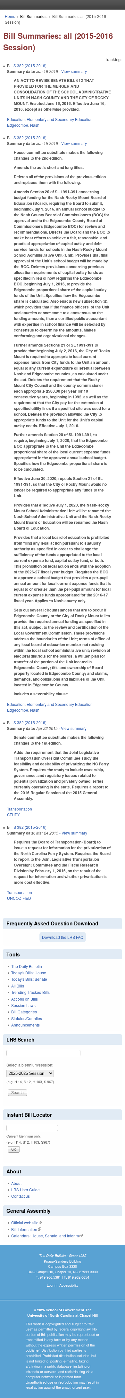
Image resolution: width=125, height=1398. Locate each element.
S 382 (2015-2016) (29, 65)
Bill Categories (24, 1011)
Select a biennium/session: (29, 1064)
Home (10, 16)
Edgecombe (17, 125)
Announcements (25, 1024)
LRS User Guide (25, 1189)
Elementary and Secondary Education (60, 119)
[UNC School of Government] (61, 5)
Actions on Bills (24, 999)
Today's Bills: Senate (29, 979)
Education (16, 119)
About (16, 1183)
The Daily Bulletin (26, 966)
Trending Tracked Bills (30, 992)
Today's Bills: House (28, 972)
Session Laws (23, 1005)
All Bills (17, 985)
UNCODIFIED (19, 898)
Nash (34, 125)
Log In (51, 1285)
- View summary (72, 71)
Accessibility (69, 1285)
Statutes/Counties (26, 1018)
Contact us (20, 1196)
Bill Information (26, 1229)
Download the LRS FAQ (62, 937)
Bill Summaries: (33, 16)
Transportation (19, 808)
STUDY (13, 814)
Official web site (26, 1222)
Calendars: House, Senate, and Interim (47, 1235)
